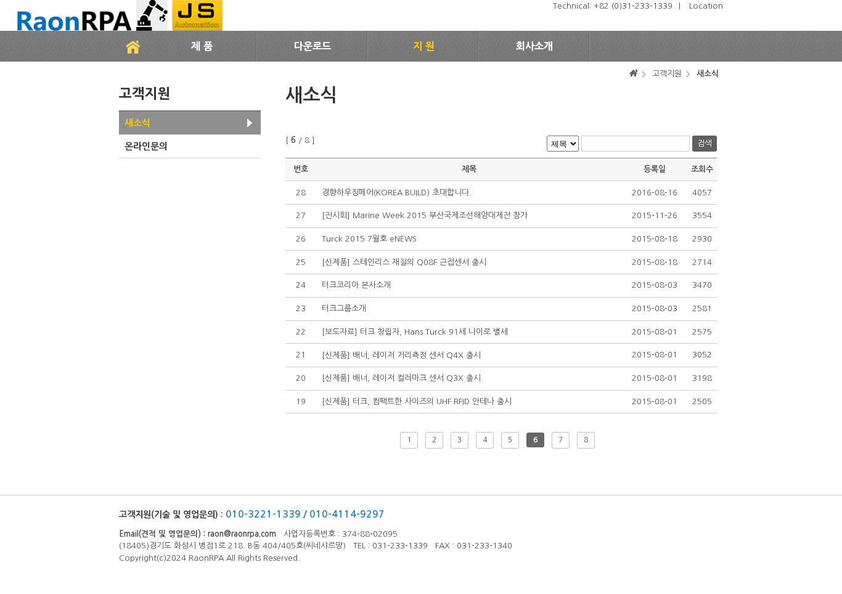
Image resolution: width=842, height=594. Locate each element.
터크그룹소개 (344, 308)
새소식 (137, 123)
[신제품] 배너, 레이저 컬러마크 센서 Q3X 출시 (401, 378)
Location (706, 6)
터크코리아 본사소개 (356, 285)
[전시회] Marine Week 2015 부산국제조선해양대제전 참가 (425, 215)
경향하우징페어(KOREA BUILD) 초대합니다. (397, 193)
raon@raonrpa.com (242, 534)
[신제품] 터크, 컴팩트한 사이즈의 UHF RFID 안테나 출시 (417, 401)
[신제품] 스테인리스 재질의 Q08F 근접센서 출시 (404, 262)
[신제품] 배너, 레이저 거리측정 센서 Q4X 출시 (401, 355)
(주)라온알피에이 (118, 15)
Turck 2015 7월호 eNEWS (369, 239)
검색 (704, 143)
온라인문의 (146, 146)
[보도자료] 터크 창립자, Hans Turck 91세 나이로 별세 (415, 332)
